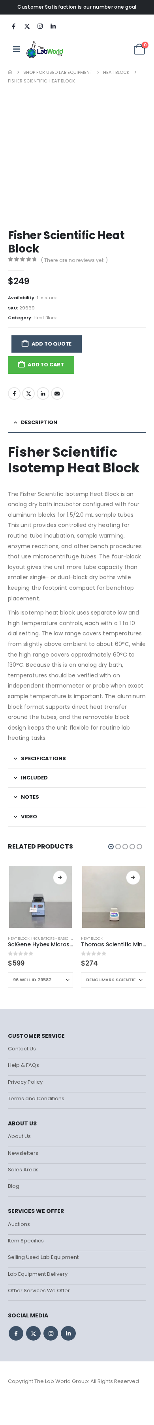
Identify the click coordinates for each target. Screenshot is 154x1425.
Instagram (50, 1333)
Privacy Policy (25, 1082)
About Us (19, 1136)
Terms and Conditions (36, 1098)
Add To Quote (52, 344)
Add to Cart (46, 364)
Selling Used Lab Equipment (43, 1257)
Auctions (19, 1224)
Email (57, 393)
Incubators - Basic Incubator (61, 938)
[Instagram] (39, 25)
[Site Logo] (45, 49)
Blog (13, 1186)
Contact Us (22, 1048)
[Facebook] (13, 25)
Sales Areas (23, 1169)
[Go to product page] (40, 897)
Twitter (28, 393)
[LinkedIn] (52, 25)
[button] (111, 846)
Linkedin (68, 1333)
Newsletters (23, 1153)
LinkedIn (43, 393)
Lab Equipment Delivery (38, 1274)
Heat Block (45, 318)
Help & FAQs (23, 1065)
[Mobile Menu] (16, 49)
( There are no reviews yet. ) (74, 260)
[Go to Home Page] (10, 72)
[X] (26, 25)
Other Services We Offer (39, 1290)
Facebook (14, 393)
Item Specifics (26, 1240)
